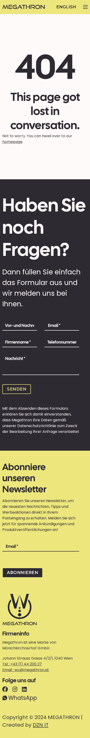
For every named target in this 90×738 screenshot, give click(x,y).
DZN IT (40, 725)
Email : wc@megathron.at (25, 670)
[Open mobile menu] (85, 7)
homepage (12, 141)
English (66, 6)
